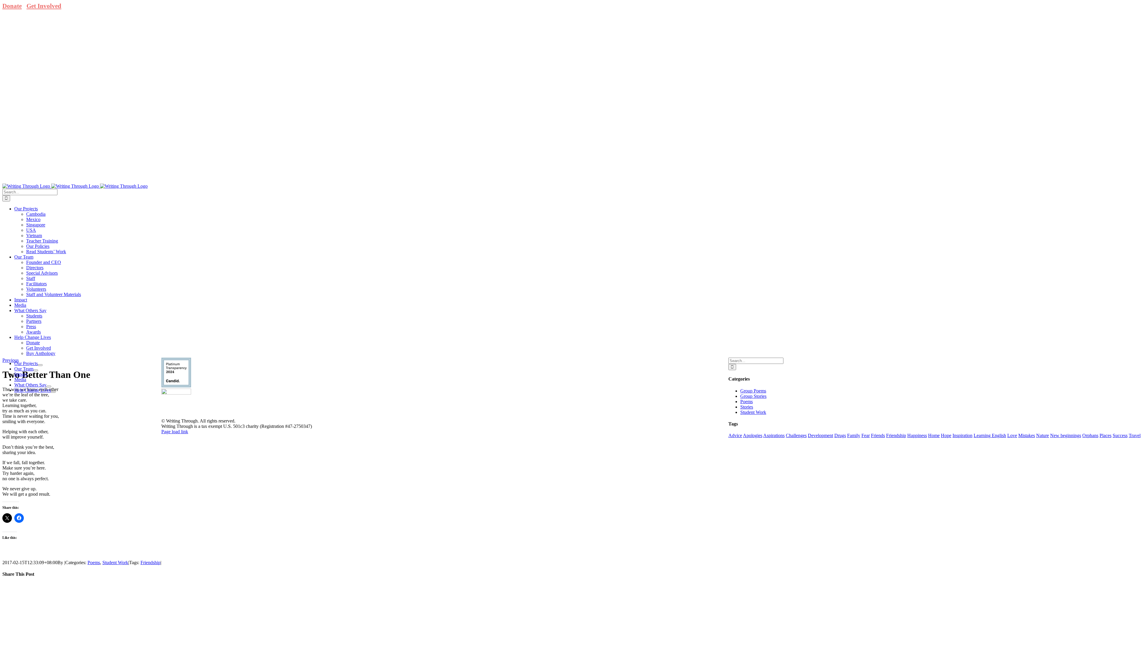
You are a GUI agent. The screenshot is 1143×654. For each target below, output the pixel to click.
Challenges (796, 435)
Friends (878, 435)
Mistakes (1026, 435)
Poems (94, 562)
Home (934, 435)
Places (1105, 435)
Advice (735, 435)
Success (1120, 435)
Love (1012, 435)
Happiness (917, 435)
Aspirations (774, 435)
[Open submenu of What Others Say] (48, 386)
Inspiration (962, 435)
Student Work (115, 562)
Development (820, 435)
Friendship (150, 562)
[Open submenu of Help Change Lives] (53, 392)
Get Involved (43, 5)
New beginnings (1065, 435)
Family (853, 435)
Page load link (174, 431)
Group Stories (753, 396)
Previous (10, 360)
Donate (12, 5)
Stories (746, 406)
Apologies (752, 435)
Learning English (990, 435)
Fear (865, 435)
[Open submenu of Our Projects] (40, 365)
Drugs (840, 435)
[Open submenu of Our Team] (35, 370)
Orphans (1090, 435)
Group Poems (753, 390)
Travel (1135, 435)
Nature (1042, 435)
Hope (946, 435)
